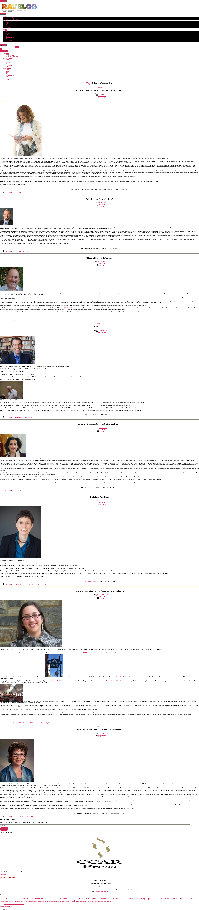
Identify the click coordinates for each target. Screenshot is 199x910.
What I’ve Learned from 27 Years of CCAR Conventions (99, 730)
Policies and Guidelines (12, 19)
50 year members (12, 898)
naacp (7, 901)
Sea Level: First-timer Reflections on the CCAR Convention (99, 90)
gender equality (123, 898)
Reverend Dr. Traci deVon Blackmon (115, 681)
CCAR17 (17, 192)
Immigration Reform (159, 898)
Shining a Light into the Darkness (99, 258)
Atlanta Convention (9, 192)
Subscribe (4, 829)
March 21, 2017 (102, 332)
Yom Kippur (107, 901)
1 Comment (102, 206)
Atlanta (6, 723)
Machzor (179, 899)
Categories (5, 30)
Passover (13, 901)
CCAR (67, 898)
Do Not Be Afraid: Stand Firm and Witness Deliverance (99, 424)
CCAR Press (6, 29)
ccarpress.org (3, 874)
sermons (67, 901)
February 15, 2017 (101, 735)
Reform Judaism (10, 37)
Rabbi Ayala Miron (103, 94)
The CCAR (6, 20)
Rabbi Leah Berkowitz (102, 595)
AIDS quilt (121, 676)
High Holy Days (143, 898)
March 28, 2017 (102, 96)
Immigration (152, 898)
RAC (47, 901)
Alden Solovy (46, 898)
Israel (7, 36)
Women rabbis (100, 901)
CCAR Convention (24, 723)
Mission (8, 23)
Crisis (116, 898)
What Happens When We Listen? (99, 199)
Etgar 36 (85, 652)
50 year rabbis (19, 898)
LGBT (174, 898)
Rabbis (32, 901)
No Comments (102, 265)
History (8, 25)
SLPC (28, 320)
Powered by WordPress (6, 906)
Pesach (18, 901)
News (7, 32)
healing (128, 898)
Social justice (75, 901)
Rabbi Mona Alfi (103, 428)
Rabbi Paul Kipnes (102, 262)
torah (88, 901)
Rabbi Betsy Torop (103, 733)
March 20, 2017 (102, 596)
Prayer (7, 39)
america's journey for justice (54, 898)
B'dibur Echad (18, 417)
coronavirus (104, 898)
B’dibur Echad (99, 327)
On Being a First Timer (99, 497)
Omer (10, 901)
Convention (99, 87)
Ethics (7, 34)
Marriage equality (185, 898)
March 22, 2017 (102, 263)
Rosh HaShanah (61, 901)
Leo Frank (69, 676)
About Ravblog (10, 18)
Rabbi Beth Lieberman (102, 500)
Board (7, 26)
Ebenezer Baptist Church (58, 681)
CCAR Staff (9, 27)
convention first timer (41, 584)
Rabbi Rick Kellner (103, 202)
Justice (170, 898)
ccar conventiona (19, 584)
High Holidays (133, 898)
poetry (22, 901)
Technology (9, 41)
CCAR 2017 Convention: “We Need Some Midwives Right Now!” (99, 591)
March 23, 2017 (102, 204)
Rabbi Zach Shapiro (103, 330)
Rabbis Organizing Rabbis (40, 901)
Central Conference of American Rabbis (14, 904)
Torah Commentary (93, 901)
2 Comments (102, 97)
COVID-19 (110, 898)
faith (119, 898)
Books (7, 33)
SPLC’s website (68, 307)
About (4, 16)
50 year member (4, 898)
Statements (9, 40)
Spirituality (83, 901)
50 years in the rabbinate (33, 898)
